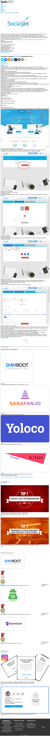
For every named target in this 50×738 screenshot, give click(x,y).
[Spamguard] (13, 630)
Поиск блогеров (28, 39)
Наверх (43, 727)
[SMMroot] (17, 382)
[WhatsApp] (22, 59)
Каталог (7, 12)
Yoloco (2, 443)
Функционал (3, 62)
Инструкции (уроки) (5, 63)
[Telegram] (12, 59)
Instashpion (3, 613)
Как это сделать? (19, 728)
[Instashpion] (13, 601)
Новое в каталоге (19, 729)
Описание (3, 61)
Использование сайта (31, 725)
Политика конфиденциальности (31, 724)
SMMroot (3, 383)
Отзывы (2, 65)
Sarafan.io (3, 413)
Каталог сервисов (19, 723)
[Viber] (19, 59)
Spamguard (3, 642)
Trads (2, 473)
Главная (2, 12)
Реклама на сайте (31, 727)
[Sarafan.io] (25, 412)
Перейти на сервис (5, 52)
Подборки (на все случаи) (18, 726)
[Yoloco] (25, 442)
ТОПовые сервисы (19, 724)
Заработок (42, 39)
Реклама (11, 12)
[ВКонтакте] (5, 59)
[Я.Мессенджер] (2, 59)
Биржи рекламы (35, 39)
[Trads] (25, 471)
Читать (2, 515)
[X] (15, 59)
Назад (2, 11)
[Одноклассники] (9, 59)
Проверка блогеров (19, 39)
